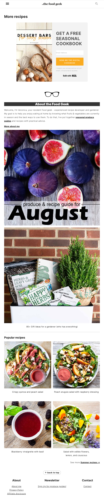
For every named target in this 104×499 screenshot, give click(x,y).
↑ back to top (52, 472)
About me (16, 486)
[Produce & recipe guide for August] (52, 177)
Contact (87, 486)
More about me (12, 126)
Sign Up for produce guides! (52, 486)
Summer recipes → (90, 462)
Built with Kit (70, 76)
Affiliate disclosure (16, 493)
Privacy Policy (16, 490)
